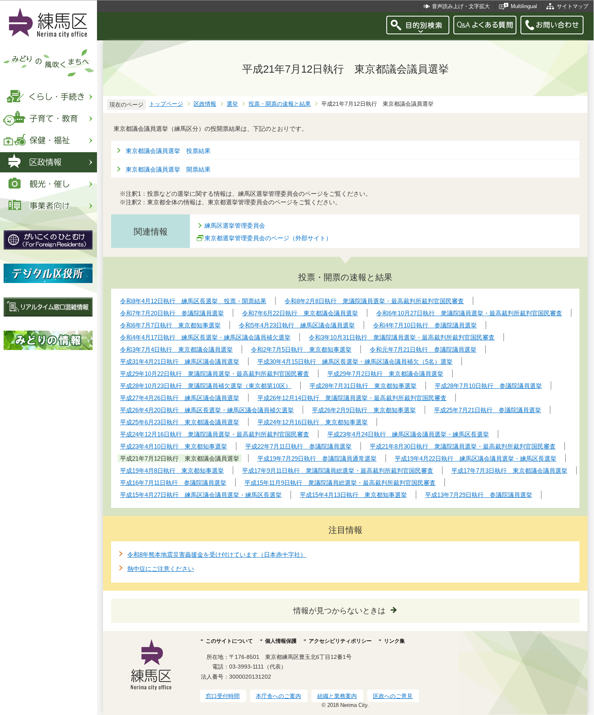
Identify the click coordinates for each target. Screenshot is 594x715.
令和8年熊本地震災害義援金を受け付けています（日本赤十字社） (216, 554)
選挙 (232, 104)
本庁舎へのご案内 (278, 696)
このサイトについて (229, 641)
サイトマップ (572, 6)
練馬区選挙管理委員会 (234, 225)
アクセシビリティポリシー (340, 641)
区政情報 (205, 104)
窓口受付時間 (223, 696)
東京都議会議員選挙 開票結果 (168, 169)
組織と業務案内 (337, 696)
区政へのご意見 (393, 696)
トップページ (166, 104)
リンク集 (394, 641)
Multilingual (524, 6)
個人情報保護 (281, 641)
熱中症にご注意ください (160, 568)
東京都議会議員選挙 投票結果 (168, 150)
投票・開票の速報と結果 (280, 104)
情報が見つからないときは (339, 610)
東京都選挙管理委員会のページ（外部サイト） (268, 238)
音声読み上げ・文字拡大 (461, 6)
